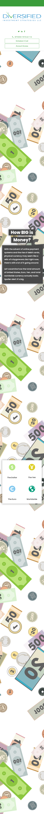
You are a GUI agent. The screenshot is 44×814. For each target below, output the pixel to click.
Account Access (22, 46)
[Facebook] (24, 31)
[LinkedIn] (22, 31)
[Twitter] (19, 31)
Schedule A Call (22, 41)
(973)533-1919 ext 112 (23, 37)
